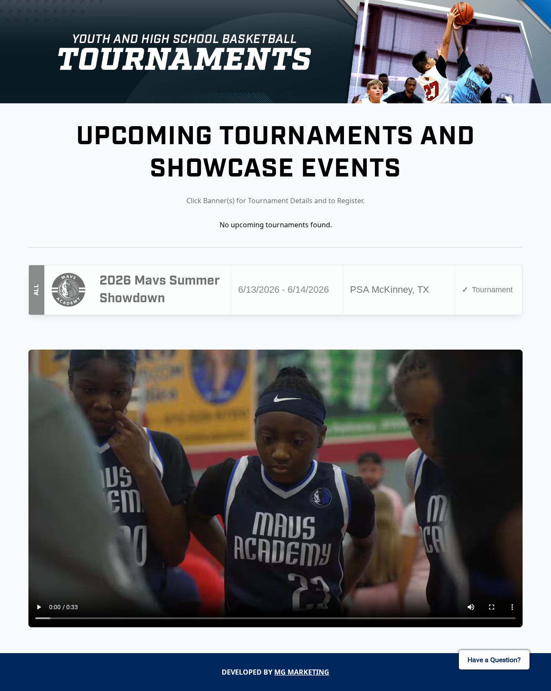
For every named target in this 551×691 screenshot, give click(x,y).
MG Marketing (301, 672)
